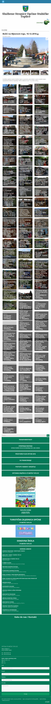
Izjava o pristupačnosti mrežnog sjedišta (30, 699)
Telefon (4, 677)
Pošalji (25, 694)
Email (3, 671)
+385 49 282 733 (7, 652)
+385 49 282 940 (7, 654)
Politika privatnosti (5, 700)
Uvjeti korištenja (42, 699)
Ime (3, 665)
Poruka (4, 683)
